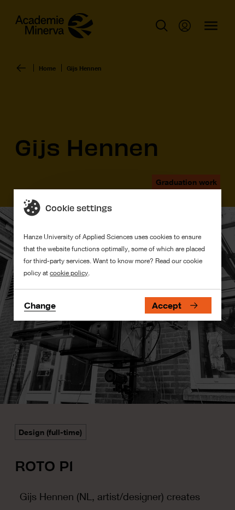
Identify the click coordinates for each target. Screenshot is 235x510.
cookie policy (69, 273)
